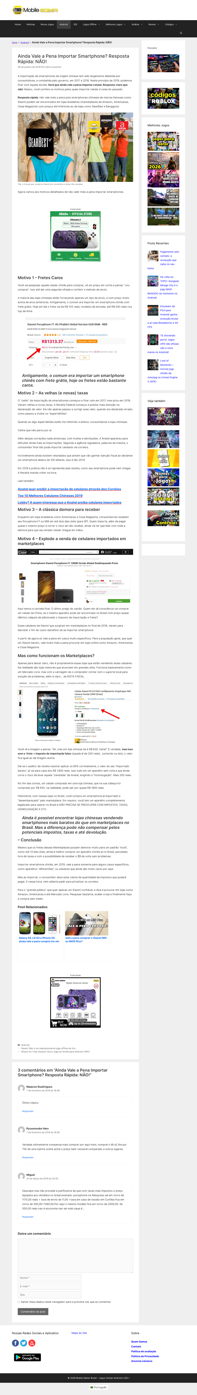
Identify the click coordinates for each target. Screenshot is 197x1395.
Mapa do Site (79, 1333)
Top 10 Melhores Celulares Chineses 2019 (50, 496)
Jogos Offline (89, 24)
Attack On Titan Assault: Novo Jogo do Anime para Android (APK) (55, 1051)
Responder (28, 1111)
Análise (135, 24)
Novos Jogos (47, 24)
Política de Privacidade (145, 1356)
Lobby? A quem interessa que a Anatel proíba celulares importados (69, 502)
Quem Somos (139, 1341)
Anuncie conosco (141, 1361)
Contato (136, 1346)
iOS (75, 24)
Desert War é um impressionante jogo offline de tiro (48, 1048)
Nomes (152, 24)
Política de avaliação (143, 1351)
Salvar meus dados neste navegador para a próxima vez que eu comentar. (66, 1301)
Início (14, 42)
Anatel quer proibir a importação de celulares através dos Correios (69, 489)
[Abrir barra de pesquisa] (181, 33)
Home (18, 24)
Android (64, 24)
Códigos (169, 24)
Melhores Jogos (114, 24)
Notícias (31, 24)
